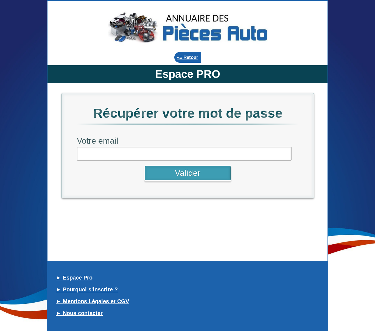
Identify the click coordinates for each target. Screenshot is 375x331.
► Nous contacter (79, 313)
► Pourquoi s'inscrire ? (87, 289)
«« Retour (187, 57)
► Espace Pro (74, 278)
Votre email (97, 140)
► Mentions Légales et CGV (92, 301)
